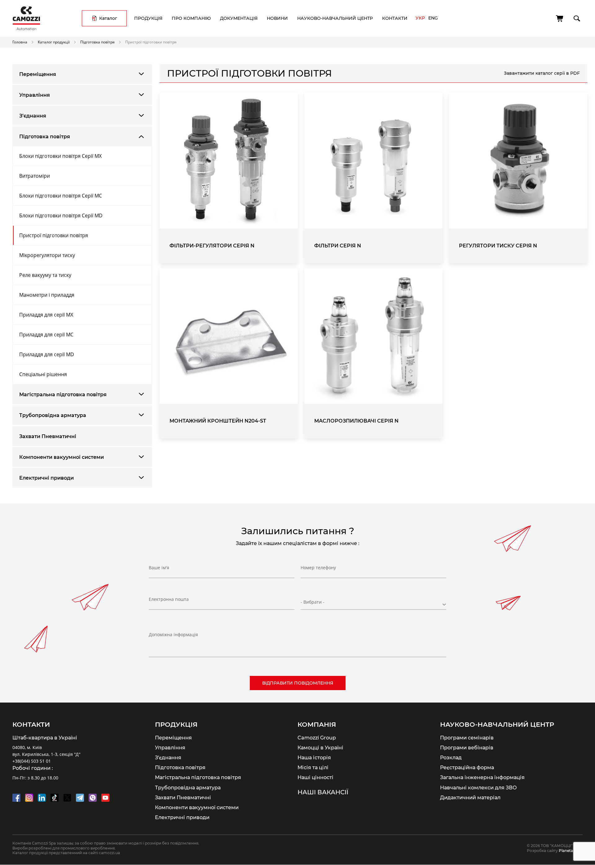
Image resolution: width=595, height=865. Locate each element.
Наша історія (314, 757)
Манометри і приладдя (46, 294)
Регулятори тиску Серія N (498, 246)
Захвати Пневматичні (47, 436)
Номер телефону (318, 567)
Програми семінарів (467, 737)
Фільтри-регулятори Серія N (212, 246)
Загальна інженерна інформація (482, 777)
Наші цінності (315, 777)
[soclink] (16, 798)
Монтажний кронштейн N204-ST (218, 421)
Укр (420, 18)
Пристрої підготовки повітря (53, 235)
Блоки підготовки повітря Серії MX (60, 156)
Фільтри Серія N (337, 246)
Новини (277, 18)
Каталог (108, 18)
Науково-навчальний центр (335, 18)
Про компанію (191, 18)
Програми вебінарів (466, 747)
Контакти (395, 18)
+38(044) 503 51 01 (31, 761)
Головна (19, 41)
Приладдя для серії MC (46, 334)
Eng (433, 18)
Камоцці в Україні (320, 747)
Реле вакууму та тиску (45, 275)
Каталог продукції (54, 41)
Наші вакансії (323, 792)
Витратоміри (34, 175)
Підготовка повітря (97, 41)
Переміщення (37, 74)
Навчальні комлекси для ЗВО (478, 787)
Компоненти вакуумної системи (61, 457)
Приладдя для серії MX (46, 314)
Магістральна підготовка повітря (63, 394)
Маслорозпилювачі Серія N (356, 421)
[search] (576, 17)
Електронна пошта (169, 599)
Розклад (451, 757)
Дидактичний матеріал (470, 797)
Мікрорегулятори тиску (47, 255)
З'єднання (168, 757)
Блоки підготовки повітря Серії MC (60, 195)
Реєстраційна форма (467, 767)
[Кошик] (560, 19)
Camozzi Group (317, 737)
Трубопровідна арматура (52, 415)
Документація (239, 18)
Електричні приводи (46, 478)
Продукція (148, 18)
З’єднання (32, 116)
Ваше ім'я (159, 567)
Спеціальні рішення (43, 374)
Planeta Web (571, 850)
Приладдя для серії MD (46, 354)
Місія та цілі (313, 767)
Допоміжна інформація (173, 634)
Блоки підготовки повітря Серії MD (61, 215)
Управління (34, 95)
